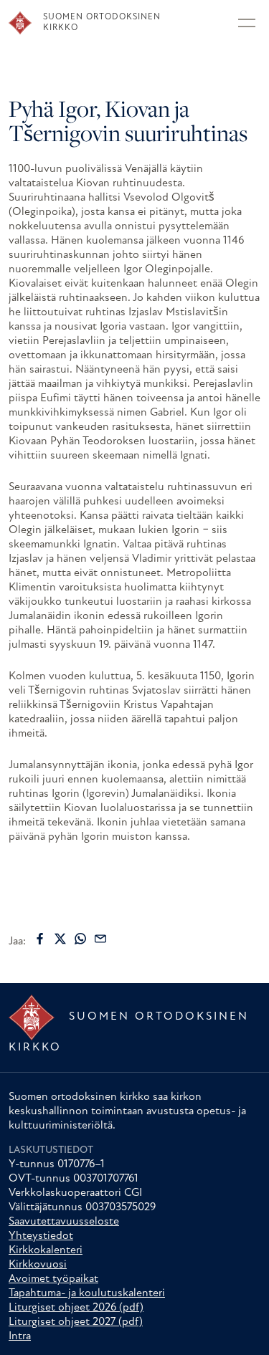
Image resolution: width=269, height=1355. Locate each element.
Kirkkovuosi (38, 1264)
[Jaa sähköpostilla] (100, 938)
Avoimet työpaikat (53, 1279)
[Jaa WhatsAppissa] (80, 938)
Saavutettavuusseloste (64, 1221)
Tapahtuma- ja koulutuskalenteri (87, 1293)
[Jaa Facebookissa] (40, 938)
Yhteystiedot (41, 1236)
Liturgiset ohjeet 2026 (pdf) (76, 1307)
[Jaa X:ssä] (60, 938)
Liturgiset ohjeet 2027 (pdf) (76, 1322)
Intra (20, 1336)
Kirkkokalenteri (45, 1250)
